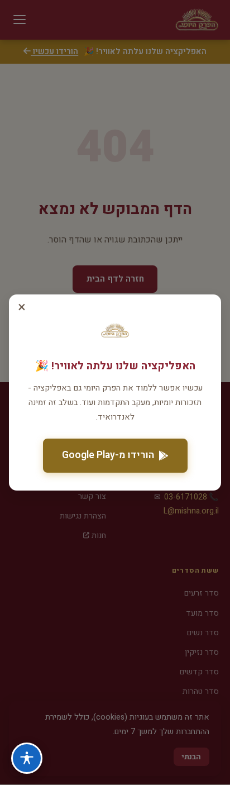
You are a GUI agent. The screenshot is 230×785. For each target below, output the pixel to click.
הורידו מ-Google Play (108, 455)
